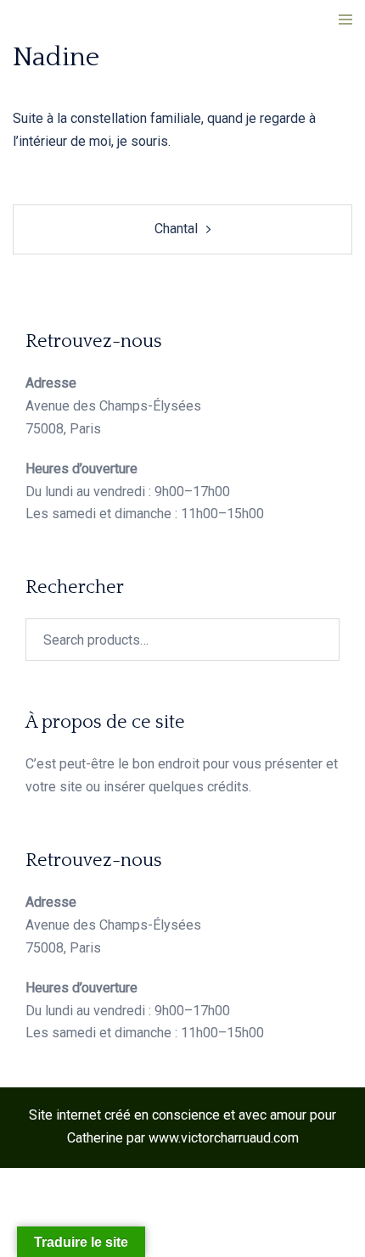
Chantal (176, 229)
